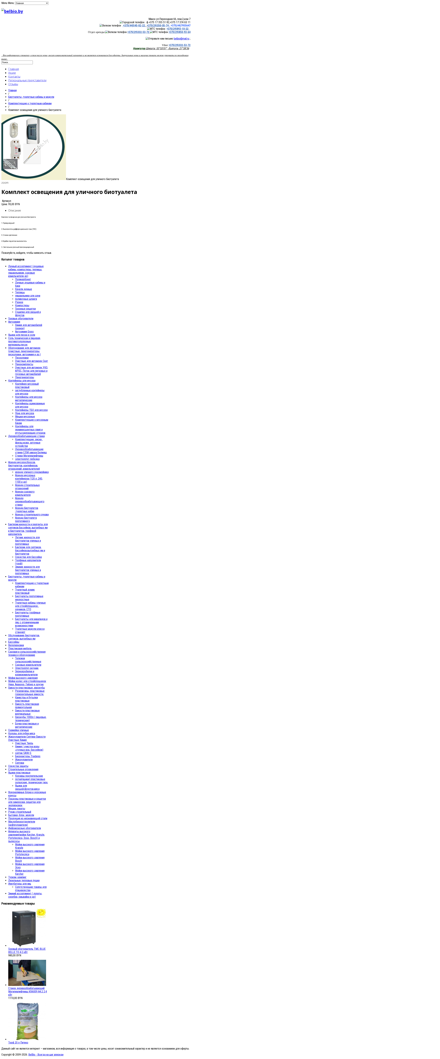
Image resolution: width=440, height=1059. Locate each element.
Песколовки (22, 357)
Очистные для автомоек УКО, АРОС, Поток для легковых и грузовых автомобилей (31, 371)
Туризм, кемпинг (17, 877)
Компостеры (22, 305)
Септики (19, 762)
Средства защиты (18, 766)
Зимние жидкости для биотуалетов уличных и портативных (28, 570)
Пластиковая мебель (20, 648)
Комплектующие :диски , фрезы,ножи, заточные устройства (29, 443)
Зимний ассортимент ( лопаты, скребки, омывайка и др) (25, 895)
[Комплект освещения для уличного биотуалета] (33, 179)
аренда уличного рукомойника (32, 472)
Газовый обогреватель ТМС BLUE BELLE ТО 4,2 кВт (27, 950)
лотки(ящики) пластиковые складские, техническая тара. (31, 781)
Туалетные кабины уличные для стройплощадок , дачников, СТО (30, 606)
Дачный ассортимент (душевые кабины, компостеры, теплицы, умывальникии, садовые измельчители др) (26, 271)
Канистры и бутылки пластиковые (26, 699)
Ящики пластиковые (19, 772)
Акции (12, 73)
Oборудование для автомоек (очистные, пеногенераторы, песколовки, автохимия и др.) (24, 351)
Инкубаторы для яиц (19, 883)
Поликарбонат (23, 279)
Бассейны (13, 642)
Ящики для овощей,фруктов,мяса (27, 787)
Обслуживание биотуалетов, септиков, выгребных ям (24, 637)
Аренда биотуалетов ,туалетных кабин (26, 509)
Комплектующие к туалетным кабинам (30, 103)
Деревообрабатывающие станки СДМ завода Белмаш (31, 451)
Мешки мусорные (25, 416)
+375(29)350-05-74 (157, 25)
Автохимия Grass (24, 331)
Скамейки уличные (18, 730)
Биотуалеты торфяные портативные (27, 614)
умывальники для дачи (27, 295)
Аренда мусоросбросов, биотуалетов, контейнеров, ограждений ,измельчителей (24, 465)
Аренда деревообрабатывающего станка (29, 501)
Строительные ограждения (23, 769)
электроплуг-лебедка (27, 459)
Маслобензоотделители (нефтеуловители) (21, 823)
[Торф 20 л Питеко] (27, 1039)
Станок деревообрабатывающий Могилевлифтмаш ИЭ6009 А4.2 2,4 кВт (27, 991)
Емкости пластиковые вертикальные (27, 712)
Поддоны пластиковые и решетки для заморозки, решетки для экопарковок (27, 802)
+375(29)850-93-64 (179, 32)
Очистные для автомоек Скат (31, 361)
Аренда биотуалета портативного (26, 519)
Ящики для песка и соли (21, 334)
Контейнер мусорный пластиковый (27, 385)
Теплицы (20, 292)
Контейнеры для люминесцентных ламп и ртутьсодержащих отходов (30, 430)
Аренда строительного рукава (32, 514)
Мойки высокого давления (23, 678)
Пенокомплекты (24, 364)
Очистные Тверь (24, 743)
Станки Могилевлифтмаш (29, 455)
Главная (13, 69)
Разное (19, 302)
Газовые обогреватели (20, 318)
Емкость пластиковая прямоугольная (27, 705)
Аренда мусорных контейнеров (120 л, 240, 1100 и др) (29, 479)
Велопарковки (16, 645)
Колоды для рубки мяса (21, 733)
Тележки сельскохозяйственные (28, 660)
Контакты (14, 76)
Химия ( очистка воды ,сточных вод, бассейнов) (29, 748)
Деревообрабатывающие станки (26, 436)
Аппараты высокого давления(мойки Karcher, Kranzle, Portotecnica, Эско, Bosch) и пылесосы (26, 836)
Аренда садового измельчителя (25, 493)
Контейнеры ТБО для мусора (31, 410)
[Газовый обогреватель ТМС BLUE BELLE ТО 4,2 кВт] (27, 945)
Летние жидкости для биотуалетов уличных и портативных (28, 541)
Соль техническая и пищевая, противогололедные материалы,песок (24, 341)
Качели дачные (23, 289)
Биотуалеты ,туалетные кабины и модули (31, 97)
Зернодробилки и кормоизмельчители (26, 673)
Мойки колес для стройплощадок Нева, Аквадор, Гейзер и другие (27, 683)
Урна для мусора (24, 413)
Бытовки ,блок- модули (21, 815)
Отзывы (13, 84)
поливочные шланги (26, 299)
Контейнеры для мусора (21, 380)
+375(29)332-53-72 (138, 32)
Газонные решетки (25, 308)
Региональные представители (27, 80)
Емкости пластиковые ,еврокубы (26, 687)
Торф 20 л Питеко (18, 1042)
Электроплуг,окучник (26, 668)
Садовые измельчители (28, 664)
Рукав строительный (19, 811)
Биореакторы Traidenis (27, 756)
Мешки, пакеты (16, 808)
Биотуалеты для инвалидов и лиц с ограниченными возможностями (31, 622)
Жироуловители (24, 759)
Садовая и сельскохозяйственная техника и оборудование (27, 653)
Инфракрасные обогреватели (24, 828)
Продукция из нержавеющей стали (27, 818)
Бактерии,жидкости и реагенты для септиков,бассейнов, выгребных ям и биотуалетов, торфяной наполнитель (28, 529)
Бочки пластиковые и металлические (27, 725)
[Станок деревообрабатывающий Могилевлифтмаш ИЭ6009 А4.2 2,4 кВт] (27, 985)
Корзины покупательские (29, 776)
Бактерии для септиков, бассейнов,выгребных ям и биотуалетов (30, 550)
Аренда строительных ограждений (27, 487)
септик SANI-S (23, 753)
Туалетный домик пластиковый (25, 591)
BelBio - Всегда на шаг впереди (45, 1054)
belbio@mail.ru (181, 38)
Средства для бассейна (28, 557)
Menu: (11, 3)
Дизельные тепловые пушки (24, 880)
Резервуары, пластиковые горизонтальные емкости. (30, 692)
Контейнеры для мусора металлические (28, 398)
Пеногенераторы (24, 377)
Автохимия (14, 321)
